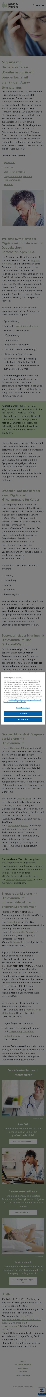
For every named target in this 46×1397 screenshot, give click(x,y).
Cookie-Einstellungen (23, 707)
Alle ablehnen (23, 713)
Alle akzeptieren (23, 719)
